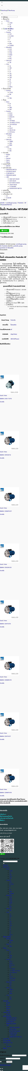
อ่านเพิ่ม (2, 402)
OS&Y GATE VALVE (14, 179)
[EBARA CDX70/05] (9, 619)
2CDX (10, 23)
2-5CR (11, 92)
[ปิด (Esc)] (0, 1068)
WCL (10, 58)
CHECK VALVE (13, 184)
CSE (10, 73)
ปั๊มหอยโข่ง (6, 19)
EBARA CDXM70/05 (6, 793)
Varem (8, 160)
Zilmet (8, 162)
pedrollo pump (17, 246)
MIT (7, 156)
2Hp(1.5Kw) (14, 334)
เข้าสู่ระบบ (9, 1061)
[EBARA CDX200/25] (9, 562)
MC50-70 (11, 117)
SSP (10, 135)
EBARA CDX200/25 (5, 567)
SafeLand (8, 60)
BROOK (8, 166)
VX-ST (11, 128)
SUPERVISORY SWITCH (15, 188)
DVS (10, 109)
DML (10, 107)
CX (10, 79)
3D (10, 24)
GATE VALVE (12, 181)
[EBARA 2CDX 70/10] (9, 394)
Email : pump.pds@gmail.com (8, 830)
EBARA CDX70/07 (5, 736)
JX (10, 85)
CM (10, 30)
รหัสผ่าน (2, 1058)
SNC (10, 151)
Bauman (8, 158)
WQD (10, 145)
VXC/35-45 (12, 130)
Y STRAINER (12, 186)
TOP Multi (12, 120)
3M (10, 26)
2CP (10, 34)
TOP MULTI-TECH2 (14, 122)
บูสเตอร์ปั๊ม (6, 190)
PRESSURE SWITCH (11, 169)
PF (10, 81)
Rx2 (10, 119)
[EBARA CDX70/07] (9, 731)
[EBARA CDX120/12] (9, 450)
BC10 (10, 113)
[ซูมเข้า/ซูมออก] (2, 1068)
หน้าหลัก (5, 17)
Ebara (7, 21)
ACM (10, 53)
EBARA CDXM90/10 (6, 680)
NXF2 (10, 87)
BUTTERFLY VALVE (14, 182)
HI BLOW (8, 198)
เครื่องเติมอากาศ (7, 194)
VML (10, 98)
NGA (10, 43)
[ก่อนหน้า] (0, 1070)
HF (10, 41)
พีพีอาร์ (5, 200)
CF (10, 70)
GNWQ (11, 141)
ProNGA (11, 45)
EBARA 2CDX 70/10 (6, 399)
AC (7, 196)
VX (10, 126)
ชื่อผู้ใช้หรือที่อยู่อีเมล (6, 1055)
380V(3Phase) (15, 339)
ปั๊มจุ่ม (4, 100)
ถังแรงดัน (5, 153)
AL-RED (11, 36)
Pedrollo (8, 32)
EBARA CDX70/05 (5, 624)
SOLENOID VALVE (11, 171)
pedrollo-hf (3, 248)
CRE (10, 75)
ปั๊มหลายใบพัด (7, 89)
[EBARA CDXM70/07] (9, 506)
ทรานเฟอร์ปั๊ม (7, 192)
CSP (10, 137)
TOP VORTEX (13, 124)
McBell (8, 154)
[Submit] (3, 863)
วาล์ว (7, 177)
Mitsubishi (9, 47)
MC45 (10, 115)
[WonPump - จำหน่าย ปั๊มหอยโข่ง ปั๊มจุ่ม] (7, 10)
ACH (10, 49)
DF (10, 103)
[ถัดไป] (2, 1070)
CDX (10, 28)
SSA (10, 149)
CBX (10, 68)
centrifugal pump (11, 203)
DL (10, 105)
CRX (10, 77)
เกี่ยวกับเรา (3, 814)
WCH (10, 51)
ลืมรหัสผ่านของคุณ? (5, 1065)
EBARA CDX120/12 (5, 455)
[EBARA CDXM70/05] (9, 788)
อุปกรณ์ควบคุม (7, 168)
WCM (10, 55)
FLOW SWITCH (10, 173)
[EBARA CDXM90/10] (9, 675)
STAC (7, 64)
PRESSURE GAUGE (11, 175)
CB (10, 66)
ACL (10, 56)
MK (10, 94)
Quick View (3, 395)
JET (10, 83)
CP (10, 38)
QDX (10, 143)
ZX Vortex (12, 132)
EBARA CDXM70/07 (6, 511)
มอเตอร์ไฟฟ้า (6, 164)
